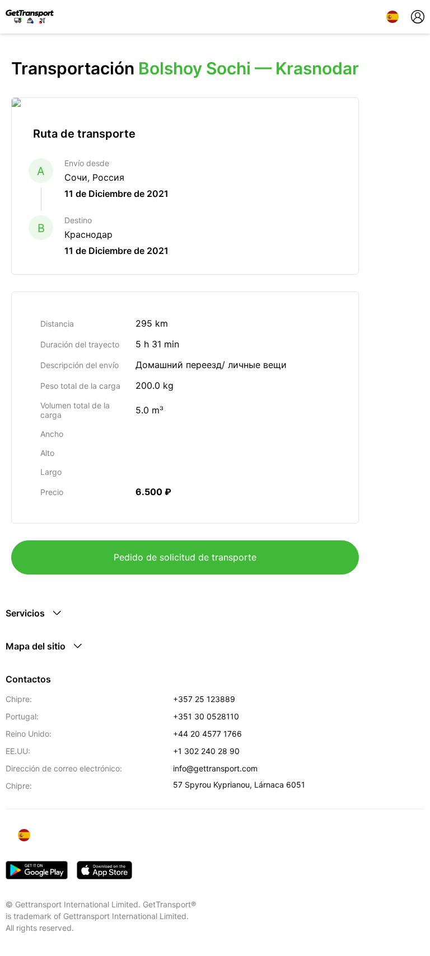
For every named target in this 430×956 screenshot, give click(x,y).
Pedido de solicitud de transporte (185, 557)
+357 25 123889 (204, 699)
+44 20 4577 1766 (207, 733)
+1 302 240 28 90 (206, 751)
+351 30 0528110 (206, 716)
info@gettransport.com (215, 768)
